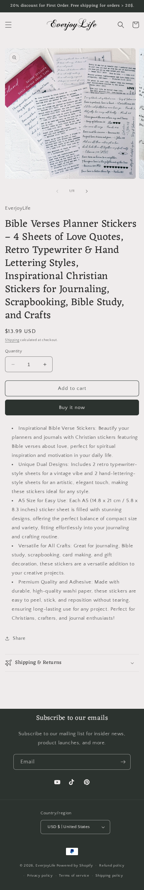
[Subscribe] (123, 762)
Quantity (13, 351)
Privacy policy (40, 876)
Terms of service (74, 876)
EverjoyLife (45, 865)
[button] (8, 24)
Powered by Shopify (75, 865)
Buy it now (72, 407)
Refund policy (111, 866)
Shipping (12, 340)
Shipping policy (109, 876)
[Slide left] (57, 191)
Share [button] (19, 638)
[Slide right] (86, 191)
